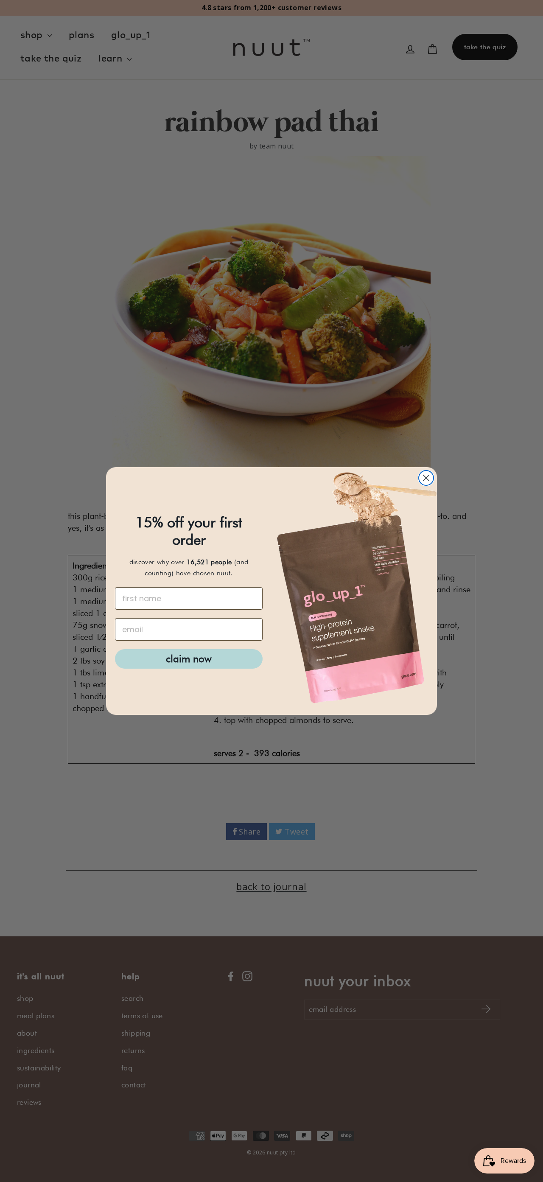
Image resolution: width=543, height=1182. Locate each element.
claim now (189, 659)
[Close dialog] (426, 478)
